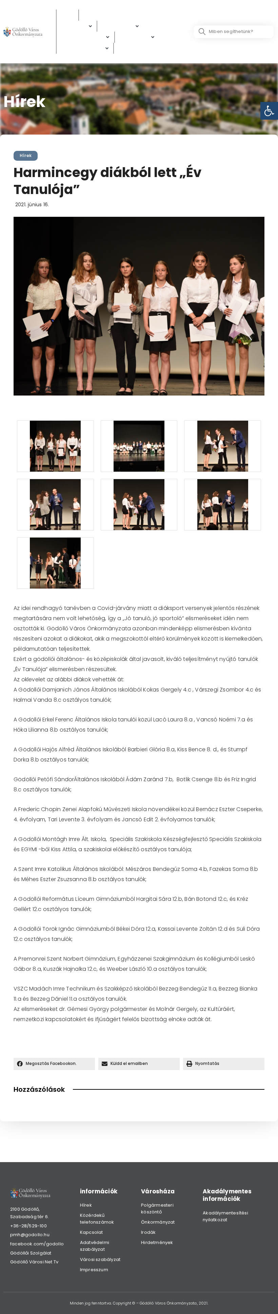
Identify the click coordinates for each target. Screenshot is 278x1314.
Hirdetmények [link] (157, 1242)
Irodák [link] (148, 1232)
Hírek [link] (26, 155)
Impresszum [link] (94, 1269)
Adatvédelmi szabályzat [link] (94, 1245)
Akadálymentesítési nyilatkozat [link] (225, 1216)
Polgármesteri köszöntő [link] (157, 1208)
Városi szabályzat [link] (100, 1259)
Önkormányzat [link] (158, 1222)
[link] (269, 111)
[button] (54, 1064)
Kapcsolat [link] (91, 1232)
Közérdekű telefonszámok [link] (97, 1218)
